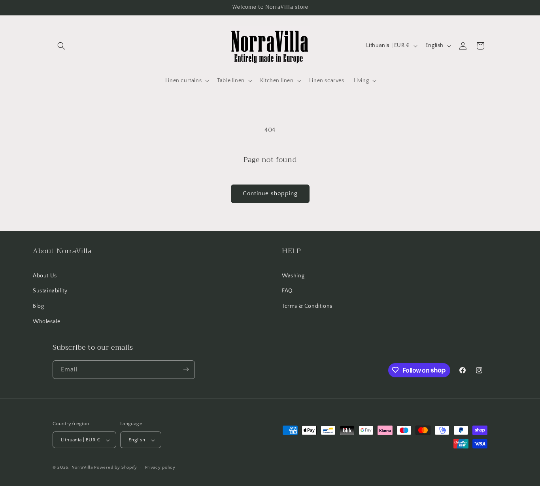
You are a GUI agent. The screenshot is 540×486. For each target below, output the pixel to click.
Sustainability (50, 291)
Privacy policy (160, 467)
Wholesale (46, 321)
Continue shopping (270, 193)
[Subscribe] (185, 369)
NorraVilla (82, 467)
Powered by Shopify (115, 467)
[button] (61, 46)
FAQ (287, 291)
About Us (45, 276)
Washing (293, 276)
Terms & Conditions (307, 306)
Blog (38, 306)
